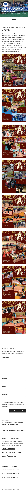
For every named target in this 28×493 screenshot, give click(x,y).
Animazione (8, 342)
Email (4, 386)
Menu (14, 19)
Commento (5, 357)
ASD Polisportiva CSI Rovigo (13, 10)
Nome (4, 378)
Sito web (5, 394)
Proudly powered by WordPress (10, 489)
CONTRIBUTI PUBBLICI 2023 (10, 473)
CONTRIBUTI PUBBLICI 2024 (10, 470)
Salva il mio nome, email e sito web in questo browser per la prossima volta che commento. (13, 404)
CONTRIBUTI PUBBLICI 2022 (10, 477)
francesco (18, 25)
